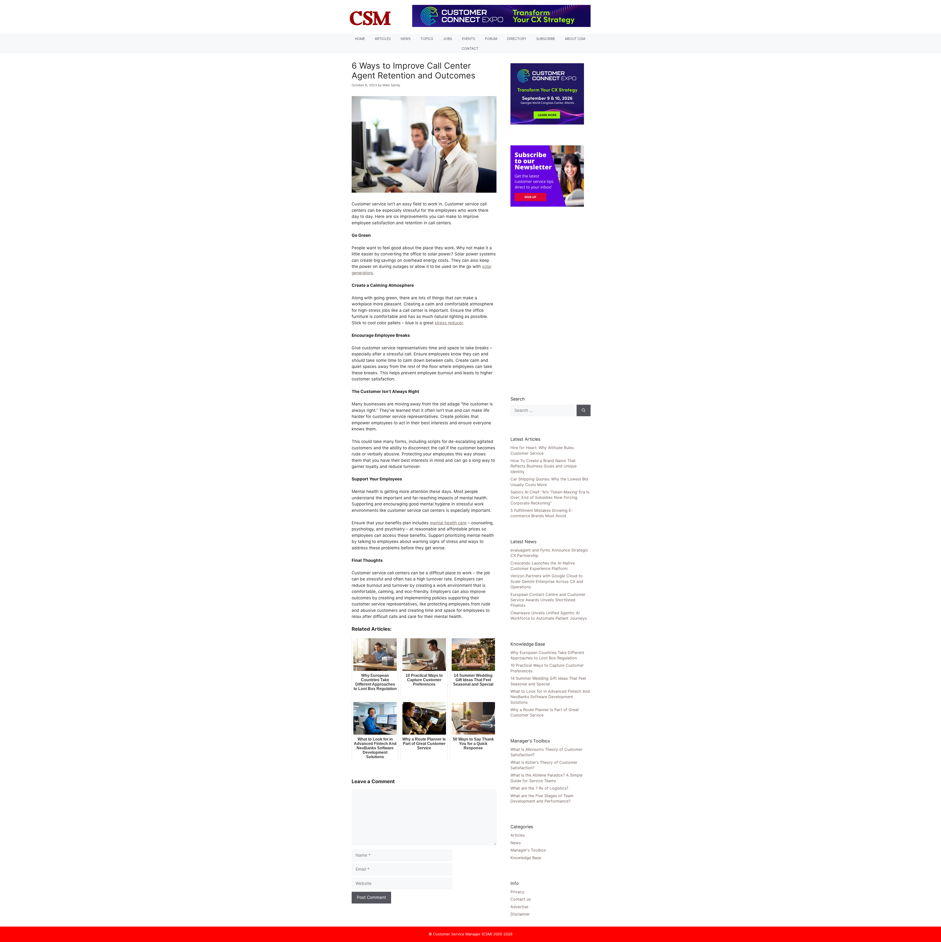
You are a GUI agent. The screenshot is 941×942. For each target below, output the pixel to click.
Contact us (520, 899)
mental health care (448, 522)
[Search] (584, 410)
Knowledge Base (525, 857)
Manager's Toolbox (528, 850)
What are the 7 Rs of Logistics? (539, 788)
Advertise (519, 906)
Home (360, 39)
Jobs (447, 39)
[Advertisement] (547, 301)
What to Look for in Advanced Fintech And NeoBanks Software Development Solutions (550, 697)
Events (468, 39)
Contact (470, 48)
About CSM (575, 39)
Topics (427, 39)
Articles (383, 39)
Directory (516, 39)
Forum (491, 39)
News (406, 39)
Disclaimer (520, 914)
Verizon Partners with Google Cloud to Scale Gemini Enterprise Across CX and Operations (546, 581)
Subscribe (545, 39)
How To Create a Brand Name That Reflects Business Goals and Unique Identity (543, 466)
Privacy (517, 891)
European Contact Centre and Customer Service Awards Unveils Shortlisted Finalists (547, 600)
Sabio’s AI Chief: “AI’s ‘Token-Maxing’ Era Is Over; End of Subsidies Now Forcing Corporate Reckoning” (549, 497)
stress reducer (449, 322)
